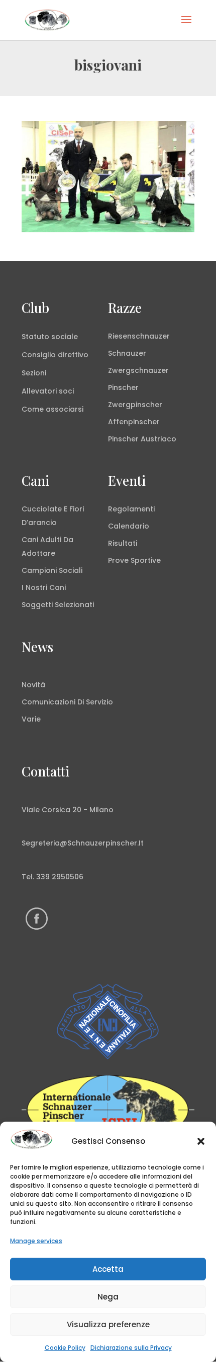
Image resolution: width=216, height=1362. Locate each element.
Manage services (36, 1241)
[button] (201, 1141)
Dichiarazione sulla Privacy (131, 1347)
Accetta (108, 1269)
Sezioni (34, 373)
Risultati (122, 543)
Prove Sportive (134, 560)
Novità (33, 685)
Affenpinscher (134, 422)
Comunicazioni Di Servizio (67, 702)
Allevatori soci (48, 391)
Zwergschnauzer (138, 370)
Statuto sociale (50, 337)
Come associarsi (52, 409)
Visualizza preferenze (108, 1324)
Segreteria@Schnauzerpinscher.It (83, 843)
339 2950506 (59, 877)
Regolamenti (131, 509)
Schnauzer (127, 353)
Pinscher (123, 387)
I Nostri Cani (44, 587)
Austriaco (158, 439)
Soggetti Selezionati (58, 605)
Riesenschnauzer (139, 336)
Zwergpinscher (135, 405)
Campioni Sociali (52, 570)
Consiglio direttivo (55, 355)
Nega (108, 1296)
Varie (31, 719)
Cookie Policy (65, 1347)
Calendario (128, 526)
